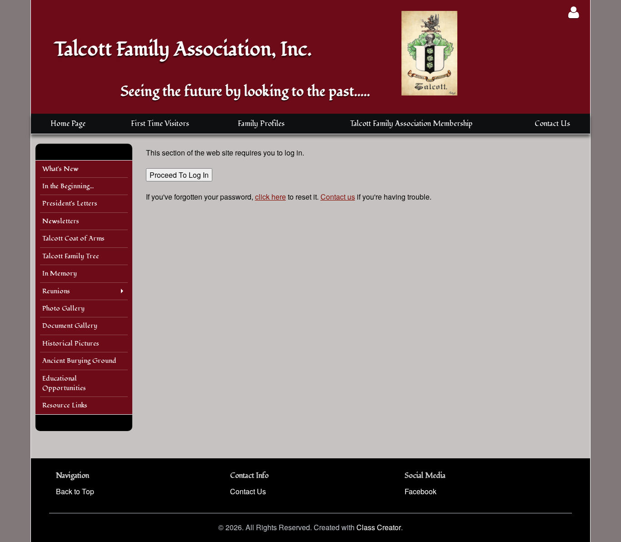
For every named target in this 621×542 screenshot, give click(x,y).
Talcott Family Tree (70, 256)
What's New (60, 169)
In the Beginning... (68, 186)
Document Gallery (69, 326)
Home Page (67, 124)
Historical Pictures (70, 343)
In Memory (59, 273)
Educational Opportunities (64, 383)
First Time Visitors (160, 124)
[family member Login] (573, 12)
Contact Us (552, 124)
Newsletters (60, 221)
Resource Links (64, 405)
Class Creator (378, 527)
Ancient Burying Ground (79, 361)
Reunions (56, 291)
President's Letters (69, 203)
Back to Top (75, 491)
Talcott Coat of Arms (73, 238)
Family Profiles (261, 124)
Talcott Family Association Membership (411, 124)
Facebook (420, 491)
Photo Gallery (63, 308)
